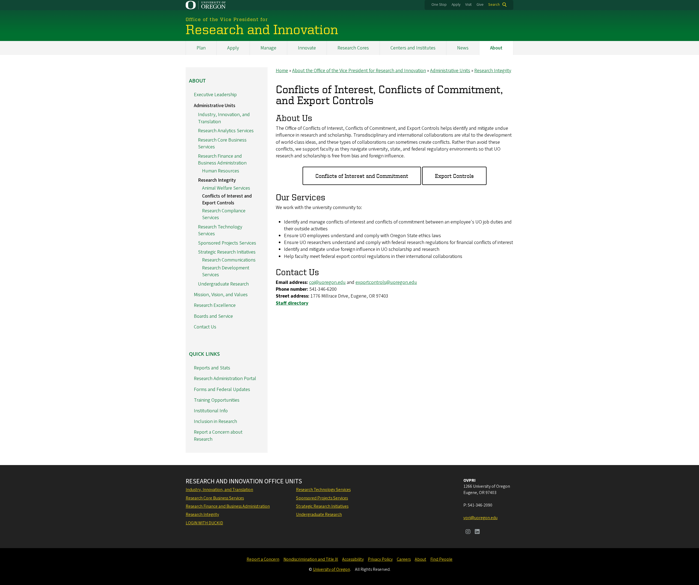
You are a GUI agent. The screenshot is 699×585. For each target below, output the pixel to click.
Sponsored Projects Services (227, 243)
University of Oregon (331, 569)
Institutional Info (211, 410)
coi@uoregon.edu (327, 282)
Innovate (307, 48)
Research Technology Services (323, 490)
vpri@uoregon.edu (480, 518)
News (463, 48)
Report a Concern (263, 559)
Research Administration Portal (225, 378)
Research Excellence (215, 305)
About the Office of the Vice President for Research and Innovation (359, 70)
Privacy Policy (380, 559)
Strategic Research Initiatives (227, 252)
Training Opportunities (216, 400)
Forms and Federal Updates (222, 389)
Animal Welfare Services (226, 188)
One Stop (439, 4)
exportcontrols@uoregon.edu (386, 282)
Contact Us (205, 327)
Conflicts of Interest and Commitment (361, 176)
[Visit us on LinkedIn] (477, 532)
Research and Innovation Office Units (244, 481)
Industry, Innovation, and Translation (219, 490)
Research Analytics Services (226, 130)
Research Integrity (492, 70)
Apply (456, 4)
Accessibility (353, 559)
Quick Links (204, 354)
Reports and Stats (212, 367)
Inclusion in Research (215, 421)
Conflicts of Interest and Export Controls (227, 199)
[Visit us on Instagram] (468, 532)
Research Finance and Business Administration (222, 159)
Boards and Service (213, 316)
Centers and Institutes (413, 48)
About (496, 48)
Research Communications (229, 260)
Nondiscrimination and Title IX (310, 559)
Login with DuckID (204, 523)
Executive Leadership (215, 94)
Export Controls (454, 176)
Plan (201, 48)
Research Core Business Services (215, 498)
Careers (404, 559)
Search (494, 4)
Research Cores (353, 48)
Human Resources (220, 170)
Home (282, 70)
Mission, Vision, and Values (221, 294)
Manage (268, 48)
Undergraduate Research (223, 284)
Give (480, 4)
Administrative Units (450, 70)
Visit (468, 4)
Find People (441, 559)
